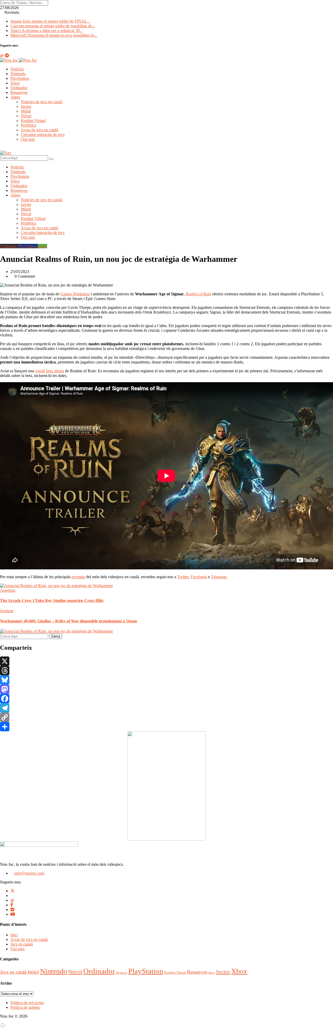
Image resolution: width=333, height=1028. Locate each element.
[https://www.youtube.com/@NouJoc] (12, 914)
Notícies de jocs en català (41, 102)
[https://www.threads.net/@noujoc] (12, 900)
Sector (26, 106)
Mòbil (26, 111)
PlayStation (19, 78)
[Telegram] (166, 708)
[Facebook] (166, 698)
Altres (15, 97)
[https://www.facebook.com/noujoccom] (11, 905)
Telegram (218, 577)
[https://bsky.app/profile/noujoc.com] (12, 895)
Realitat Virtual (33, 120)
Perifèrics (28, 125)
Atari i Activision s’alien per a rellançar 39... (46, 30)
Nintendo (18, 73)
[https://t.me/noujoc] (12, 909)
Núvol (26, 116)
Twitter (183, 577)
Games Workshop (75, 294)
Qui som (28, 139)
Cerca (55, 636)
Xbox (15, 83)
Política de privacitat (27, 1002)
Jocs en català (21, 944)
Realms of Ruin (198, 294)
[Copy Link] (166, 717)
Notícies (17, 69)
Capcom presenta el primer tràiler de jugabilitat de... (52, 26)
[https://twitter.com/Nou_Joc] (12, 891)
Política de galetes (25, 1007)
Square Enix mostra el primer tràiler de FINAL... (50, 21)
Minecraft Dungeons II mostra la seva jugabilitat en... (53, 35)
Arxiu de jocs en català (39, 130)
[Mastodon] (166, 689)
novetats (78, 577)
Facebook (199, 577)
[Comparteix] (166, 726)
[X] (166, 661)
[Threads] (166, 670)
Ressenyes (19, 92)
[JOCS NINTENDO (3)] (166, 839)
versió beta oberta (49, 371)
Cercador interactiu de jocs (43, 134)
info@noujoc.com (29, 873)
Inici (14, 935)
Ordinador (18, 88)
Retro (211, 972)
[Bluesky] (166, 680)
